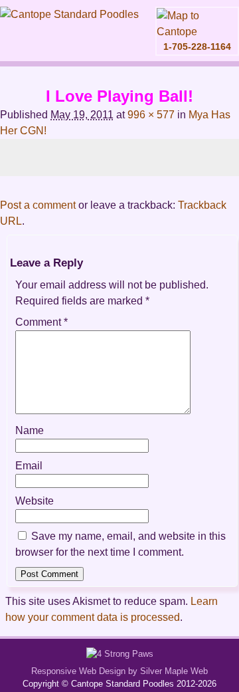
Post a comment (38, 205)
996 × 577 (151, 114)
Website (34, 501)
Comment (41, 322)
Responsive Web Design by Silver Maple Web (119, 671)
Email (28, 465)
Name (29, 430)
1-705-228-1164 (197, 46)
